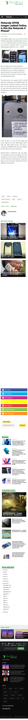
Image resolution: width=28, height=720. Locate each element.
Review (5, 698)
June (4, 598)
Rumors (19, 199)
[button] (2, 17)
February (5, 607)
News (13, 199)
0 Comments (18, 34)
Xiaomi (5, 701)
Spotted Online (5, 202)
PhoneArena (10, 70)
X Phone (16, 47)
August (5, 594)
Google (10, 689)
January (5, 609)
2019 (4, 570)
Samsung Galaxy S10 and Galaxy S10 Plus (7, 636)
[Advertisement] (14, 179)
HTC (16, 689)
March (4, 605)
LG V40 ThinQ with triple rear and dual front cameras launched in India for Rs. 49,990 (17, 672)
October (5, 590)
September (6, 592)
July (4, 596)
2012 (4, 612)
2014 (4, 581)
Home (4, 644)
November (6, 587)
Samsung (12, 698)
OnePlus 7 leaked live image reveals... (21, 636)
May (4, 600)
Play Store (22, 645)
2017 (4, 574)
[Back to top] (24, 714)
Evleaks (25, 41)
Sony (18, 698)
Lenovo (16, 692)
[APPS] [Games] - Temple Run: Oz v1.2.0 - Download (12, 514)
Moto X (8, 196)
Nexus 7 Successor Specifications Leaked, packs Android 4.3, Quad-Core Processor (19, 521)
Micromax (6, 695)
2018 (4, 572)
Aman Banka (4, 36)
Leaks (3, 196)
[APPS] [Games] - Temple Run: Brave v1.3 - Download (19, 531)
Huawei (5, 692)
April (4, 603)
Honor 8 (21, 689)
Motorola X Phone (6, 199)
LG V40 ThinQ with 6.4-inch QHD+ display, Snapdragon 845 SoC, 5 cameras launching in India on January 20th (17, 679)
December (6, 585)
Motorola (18, 39)
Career (8, 645)
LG (10, 692)
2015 (4, 579)
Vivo (23, 698)
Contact (19, 644)
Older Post (14, 206)
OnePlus (20, 695)
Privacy (14, 645)
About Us (11, 644)
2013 (4, 583)
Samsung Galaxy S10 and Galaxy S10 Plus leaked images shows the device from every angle (17, 666)
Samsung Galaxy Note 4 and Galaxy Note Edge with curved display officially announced (18, 554)
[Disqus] (14, 299)
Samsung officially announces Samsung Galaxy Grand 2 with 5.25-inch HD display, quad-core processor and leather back (19, 544)
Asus (5, 689)
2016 (4, 577)
